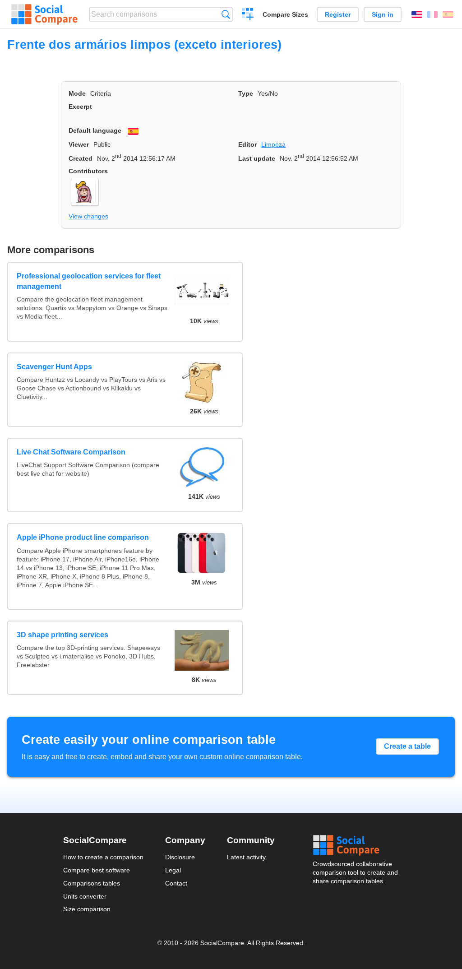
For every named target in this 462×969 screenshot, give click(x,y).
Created (80, 158)
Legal (173, 870)
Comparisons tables (91, 883)
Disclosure (180, 857)
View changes (88, 216)
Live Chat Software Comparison (71, 452)
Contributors (88, 171)
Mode (77, 93)
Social (356, 845)
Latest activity (246, 857)
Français (432, 14)
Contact (176, 883)
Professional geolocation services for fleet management (89, 281)
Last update (256, 158)
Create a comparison (248, 15)
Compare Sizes (285, 14)
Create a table (407, 746)
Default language (95, 130)
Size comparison (87, 909)
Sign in (382, 14)
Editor (247, 144)
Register (338, 14)
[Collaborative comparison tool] (44, 14)
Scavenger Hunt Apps (54, 367)
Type (245, 93)
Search (226, 14)
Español (448, 14)
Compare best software (96, 870)
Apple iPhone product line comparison (83, 537)
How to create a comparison (103, 857)
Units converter (84, 896)
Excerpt (80, 106)
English (416, 14)
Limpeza (273, 144)
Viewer (79, 144)
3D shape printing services (62, 635)
